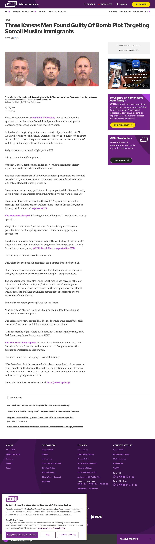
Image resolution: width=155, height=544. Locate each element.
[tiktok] (117, 476)
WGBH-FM (82, 489)
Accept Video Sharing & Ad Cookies (22, 535)
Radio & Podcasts (23, 11)
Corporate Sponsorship (51, 463)
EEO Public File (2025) (87, 472)
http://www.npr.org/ (58, 382)
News (42, 11)
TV (6, 11)
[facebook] (130, 476)
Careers (9, 463)
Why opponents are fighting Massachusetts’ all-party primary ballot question (40, 417)
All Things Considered (17, 421)
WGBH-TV (82, 484)
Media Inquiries (119, 459)
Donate (143, 4)
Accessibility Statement (87, 463)
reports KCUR (39, 208)
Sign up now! (120, 160)
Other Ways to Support (51, 477)
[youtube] (120, 476)
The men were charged (17, 215)
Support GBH (140, 11)
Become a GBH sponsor (129, 50)
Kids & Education (13, 454)
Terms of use (83, 450)
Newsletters (118, 463)
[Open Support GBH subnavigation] (149, 11)
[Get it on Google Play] (142, 85)
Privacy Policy (83, 459)
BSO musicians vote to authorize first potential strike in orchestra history (38, 405)
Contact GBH (118, 450)
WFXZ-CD (104, 484)
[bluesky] (124, 476)
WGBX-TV (93, 484)
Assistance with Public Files (89, 477)
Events (113, 11)
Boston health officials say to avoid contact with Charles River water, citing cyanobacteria (45, 426)
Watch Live (106, 4)
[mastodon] (127, 484)
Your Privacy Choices (68, 535)
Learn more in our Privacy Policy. (51, 528)
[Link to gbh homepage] (11, 4)
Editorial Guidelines (86, 454)
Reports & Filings (85, 468)
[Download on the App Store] (129, 85)
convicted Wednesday (43, 117)
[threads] (127, 476)
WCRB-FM (93, 489)
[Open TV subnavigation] (9, 11)
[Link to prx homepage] (96, 516)
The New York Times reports (20, 342)
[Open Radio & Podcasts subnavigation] (35, 11)
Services (9, 459)
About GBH (11, 450)
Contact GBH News (121, 454)
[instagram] (114, 476)
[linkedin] (133, 476)
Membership (47, 459)
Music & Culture (58, 11)
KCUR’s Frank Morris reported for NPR (54, 248)
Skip (48, 535)
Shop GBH (125, 11)
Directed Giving (48, 468)
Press (8, 468)
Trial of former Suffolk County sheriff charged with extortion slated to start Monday (43, 411)
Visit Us (116, 468)
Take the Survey (121, 125)
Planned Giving (48, 472)
